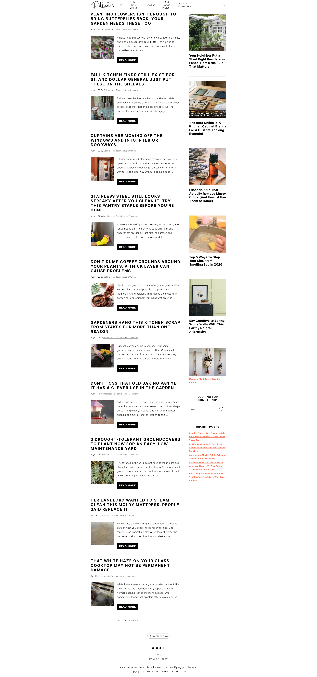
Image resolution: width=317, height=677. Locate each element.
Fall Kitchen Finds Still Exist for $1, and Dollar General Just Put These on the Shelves (133, 79)
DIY (121, 5)
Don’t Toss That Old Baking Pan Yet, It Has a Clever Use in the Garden (136, 385)
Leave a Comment (130, 29)
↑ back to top (158, 636)
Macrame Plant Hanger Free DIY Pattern (204, 380)
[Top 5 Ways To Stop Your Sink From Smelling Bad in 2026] (207, 234)
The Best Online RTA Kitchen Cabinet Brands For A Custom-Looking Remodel (207, 128)
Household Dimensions (185, 5)
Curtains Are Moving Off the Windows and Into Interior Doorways (127, 140)
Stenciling (149, 5)
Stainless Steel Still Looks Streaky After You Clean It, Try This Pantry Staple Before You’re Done (132, 203)
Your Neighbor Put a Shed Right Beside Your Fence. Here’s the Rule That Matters (207, 61)
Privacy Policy (158, 658)
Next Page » (131, 621)
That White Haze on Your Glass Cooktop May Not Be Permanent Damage (130, 565)
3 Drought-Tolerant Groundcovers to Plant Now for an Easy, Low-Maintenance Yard (135, 444)
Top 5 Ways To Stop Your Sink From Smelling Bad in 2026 (205, 260)
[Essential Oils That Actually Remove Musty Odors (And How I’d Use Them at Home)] (207, 166)
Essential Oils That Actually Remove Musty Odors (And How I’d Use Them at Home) (207, 195)
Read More (127, 60)
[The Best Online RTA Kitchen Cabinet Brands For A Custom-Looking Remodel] (207, 99)
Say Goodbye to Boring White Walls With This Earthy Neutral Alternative (207, 326)
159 (118, 621)
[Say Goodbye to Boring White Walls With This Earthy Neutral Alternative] (207, 297)
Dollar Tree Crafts (133, 5)
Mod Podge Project (166, 5)
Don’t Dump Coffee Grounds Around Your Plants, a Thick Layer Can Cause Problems (135, 266)
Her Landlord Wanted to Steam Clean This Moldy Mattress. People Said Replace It (135, 505)
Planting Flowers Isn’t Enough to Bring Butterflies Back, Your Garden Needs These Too (133, 19)
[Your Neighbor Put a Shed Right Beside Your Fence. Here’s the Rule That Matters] (207, 32)
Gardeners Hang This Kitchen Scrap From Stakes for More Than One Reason (135, 327)
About (158, 654)
